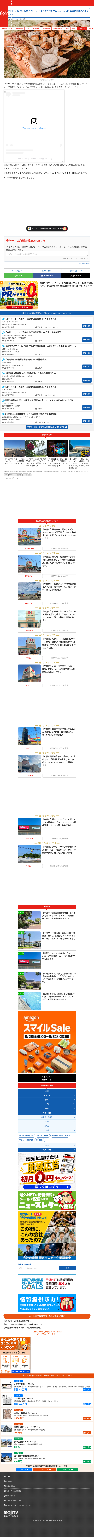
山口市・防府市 (42, 1136)
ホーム (8, 1476)
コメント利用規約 (84, 263)
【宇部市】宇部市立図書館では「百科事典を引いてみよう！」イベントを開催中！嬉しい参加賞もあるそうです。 (58, 915)
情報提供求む (10, 1486)
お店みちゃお (57, 28)
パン (6, 475)
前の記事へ (19, 271)
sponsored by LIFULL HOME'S (61, 1375)
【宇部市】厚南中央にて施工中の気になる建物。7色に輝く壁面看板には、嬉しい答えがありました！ (59, 732)
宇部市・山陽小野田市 (27, 1140)
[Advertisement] (47, 500)
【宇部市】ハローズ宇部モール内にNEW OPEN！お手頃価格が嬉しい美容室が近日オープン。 (58, 669)
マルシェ (12, 475)
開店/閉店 (36, 28)
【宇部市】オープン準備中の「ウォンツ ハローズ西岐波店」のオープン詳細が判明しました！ (58, 956)
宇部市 (19, 475)
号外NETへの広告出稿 (13, 1491)
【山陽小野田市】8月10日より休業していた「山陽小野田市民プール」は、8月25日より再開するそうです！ (58, 996)
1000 (16, 478)
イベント (82, 28)
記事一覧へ (47, 271)
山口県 (23, 19)
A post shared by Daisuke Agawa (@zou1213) (34, 159)
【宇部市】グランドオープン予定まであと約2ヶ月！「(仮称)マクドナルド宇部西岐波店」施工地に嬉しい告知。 (59, 850)
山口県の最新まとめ (26, 1136)
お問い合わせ (10, 1496)
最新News (19, 28)
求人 (27, 28)
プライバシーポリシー (13, 1500)
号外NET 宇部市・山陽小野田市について (19, 1505)
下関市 (41, 1140)
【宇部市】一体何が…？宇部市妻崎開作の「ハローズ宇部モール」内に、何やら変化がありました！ (59, 587)
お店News (46, 28)
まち (67, 28)
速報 (89, 28)
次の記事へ (75, 271)
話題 (73, 28)
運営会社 (9, 1481)
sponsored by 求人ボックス (62, 313)
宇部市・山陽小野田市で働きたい (37, 313)
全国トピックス (7, 28)
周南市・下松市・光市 (60, 1136)
